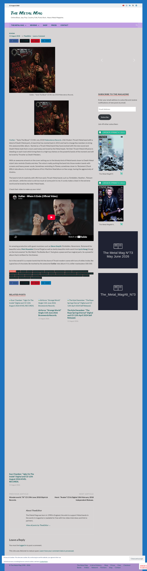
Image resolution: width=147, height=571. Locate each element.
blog (110, 567)
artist (29, 271)
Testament (14, 278)
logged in (22, 545)
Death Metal (59, 271)
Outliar (12, 140)
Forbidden (14, 273)
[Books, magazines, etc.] (121, 173)
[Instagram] (126, 5)
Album (23, 271)
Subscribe (105, 117)
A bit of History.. (96, 565)
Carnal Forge (38, 271)
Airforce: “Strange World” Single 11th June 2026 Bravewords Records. (49, 312)
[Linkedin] (129, 5)
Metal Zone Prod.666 (85, 273)
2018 (18, 271)
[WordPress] (136, 5)
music (12, 275)
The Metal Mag (26, 13)
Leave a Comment (39, 36)
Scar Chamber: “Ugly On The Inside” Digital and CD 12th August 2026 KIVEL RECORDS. (21, 478)
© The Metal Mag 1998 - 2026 (19, 565)
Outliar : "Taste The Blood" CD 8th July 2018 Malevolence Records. (57, 275)
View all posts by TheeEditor (38, 525)
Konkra (52, 273)
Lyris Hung (60, 273)
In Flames (44, 273)
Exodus (68, 271)
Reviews (33, 25)
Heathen (36, 273)
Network (95, 567)
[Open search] (136, 25)
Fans (119, 565)
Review (86, 275)
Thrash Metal (36, 278)
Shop (45, 25)
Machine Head (70, 273)
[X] (133, 5)
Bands (79, 567)
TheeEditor (27, 36)
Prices (54, 25)
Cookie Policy (44, 561)
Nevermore (19, 275)
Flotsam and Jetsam (80, 271)
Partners (103, 567)
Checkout (126, 565)
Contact (64, 25)
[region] (118, 60)
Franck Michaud (25, 273)
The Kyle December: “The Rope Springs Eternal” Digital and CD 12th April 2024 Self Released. (80, 314)
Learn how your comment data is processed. (57, 551)
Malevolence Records (52, 140)
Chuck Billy (49, 271)
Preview (111, 153)
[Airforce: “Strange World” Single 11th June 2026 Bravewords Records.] (51, 303)
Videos (86, 567)
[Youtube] (123, 5)
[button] (102, 60)
